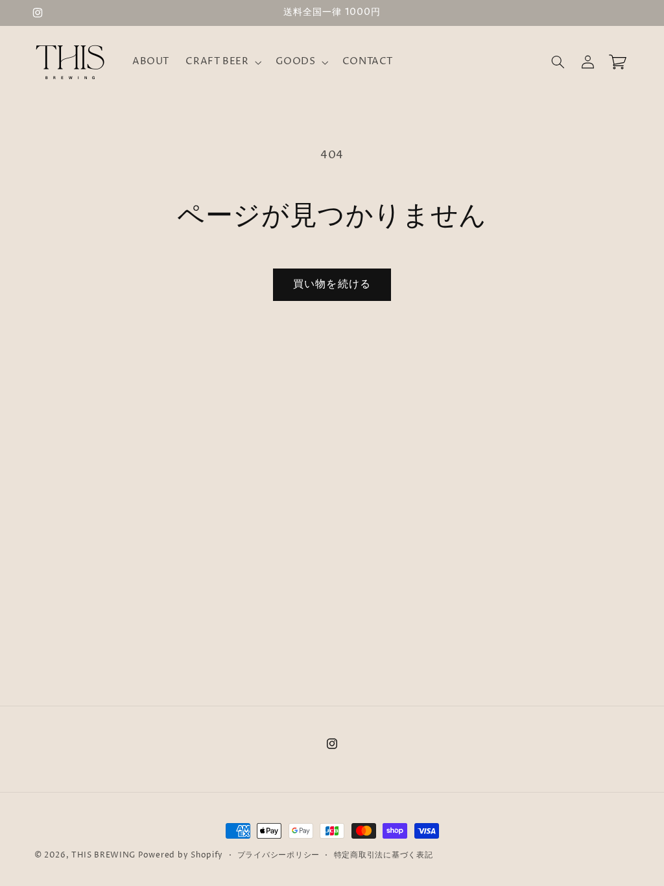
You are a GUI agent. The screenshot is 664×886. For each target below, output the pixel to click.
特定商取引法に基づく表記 (383, 855)
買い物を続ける (331, 284)
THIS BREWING (103, 855)
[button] (222, 62)
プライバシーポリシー (278, 855)
